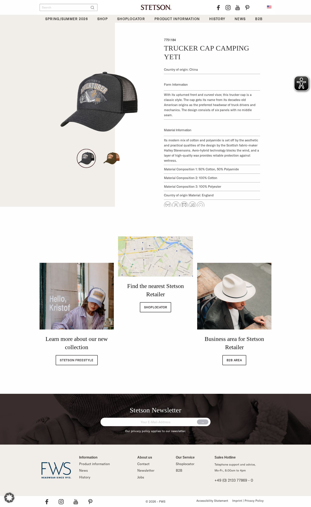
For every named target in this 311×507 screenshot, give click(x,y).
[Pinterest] (247, 7)
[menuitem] (269, 6)
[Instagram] (228, 7)
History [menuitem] (217, 19)
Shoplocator (185, 464)
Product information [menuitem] (177, 19)
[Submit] (202, 421)
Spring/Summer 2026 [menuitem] (66, 19)
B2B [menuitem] (259, 19)
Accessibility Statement (212, 500)
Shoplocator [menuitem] (131, 19)
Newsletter (145, 470)
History (84, 477)
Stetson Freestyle (77, 360)
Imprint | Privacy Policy (248, 500)
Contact (143, 464)
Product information (94, 464)
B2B (179, 470)
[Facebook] (218, 7)
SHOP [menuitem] (102, 19)
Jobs (140, 477)
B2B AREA (234, 360)
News (83, 470)
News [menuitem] (240, 19)
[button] (9, 497)
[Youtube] (237, 7)
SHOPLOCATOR (155, 307)
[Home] (155, 7)
